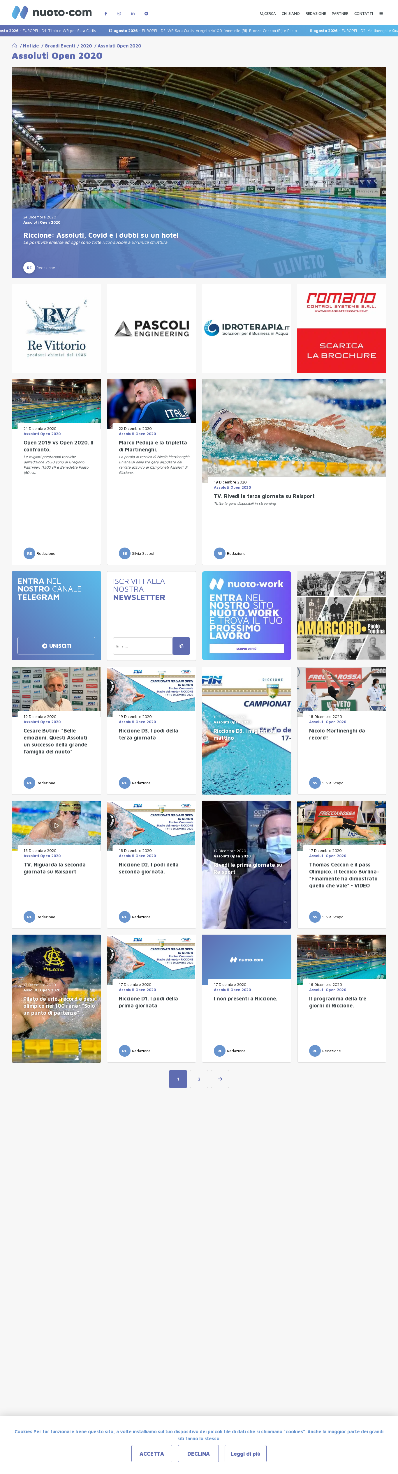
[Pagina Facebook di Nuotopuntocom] (105, 10)
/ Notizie (28, 45)
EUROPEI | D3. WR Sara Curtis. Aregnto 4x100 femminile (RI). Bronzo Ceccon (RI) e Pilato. (163, 30)
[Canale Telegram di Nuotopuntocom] (146, 10)
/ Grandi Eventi (57, 45)
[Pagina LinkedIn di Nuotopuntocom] (133, 10)
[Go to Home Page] (14, 45)
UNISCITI (59, 646)
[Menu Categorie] (381, 10)
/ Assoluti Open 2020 (116, 45)
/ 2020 (83, 45)
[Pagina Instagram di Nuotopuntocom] (119, 10)
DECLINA (198, 1454)
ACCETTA (152, 1454)
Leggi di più (245, 1454)
